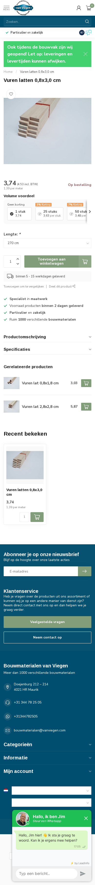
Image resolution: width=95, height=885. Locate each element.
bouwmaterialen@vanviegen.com (40, 730)
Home (8, 72)
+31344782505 (26, 716)
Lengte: (12, 234)
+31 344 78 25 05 (27, 702)
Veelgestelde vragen (47, 622)
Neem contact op (47, 637)
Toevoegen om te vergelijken (24, 286)
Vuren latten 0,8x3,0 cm (37, 72)
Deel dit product (60, 286)
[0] (88, 8)
